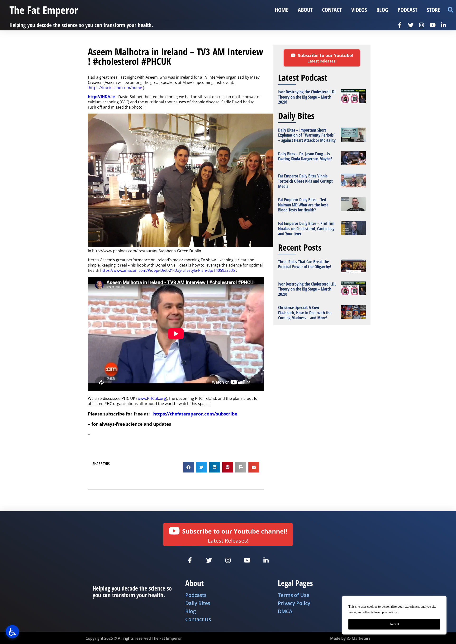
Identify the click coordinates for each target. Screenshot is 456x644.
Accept (394, 624)
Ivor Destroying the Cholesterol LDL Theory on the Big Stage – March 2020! (307, 97)
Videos (359, 10)
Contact (332, 10)
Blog (382, 10)
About (305, 10)
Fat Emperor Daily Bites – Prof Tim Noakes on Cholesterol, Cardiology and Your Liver (306, 228)
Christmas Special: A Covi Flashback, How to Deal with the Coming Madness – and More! (304, 312)
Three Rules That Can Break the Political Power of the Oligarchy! (304, 264)
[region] (394, 615)
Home (281, 10)
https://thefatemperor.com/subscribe (195, 414)
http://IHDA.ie (101, 96)
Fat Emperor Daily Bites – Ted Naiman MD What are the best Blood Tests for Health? (303, 205)
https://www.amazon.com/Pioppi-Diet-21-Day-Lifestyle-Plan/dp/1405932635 (167, 270)
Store (433, 10)
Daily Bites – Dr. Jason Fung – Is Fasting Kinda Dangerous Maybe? (305, 156)
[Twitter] (410, 24)
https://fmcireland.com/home (115, 87)
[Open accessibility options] (12, 631)
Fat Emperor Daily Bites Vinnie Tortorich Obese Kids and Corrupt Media (305, 181)
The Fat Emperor (44, 10)
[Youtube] (432, 24)
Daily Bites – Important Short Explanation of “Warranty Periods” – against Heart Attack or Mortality (307, 135)
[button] (450, 9)
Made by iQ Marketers (350, 638)
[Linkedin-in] (443, 24)
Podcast (407, 10)
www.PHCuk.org (152, 398)
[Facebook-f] (399, 24)
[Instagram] (421, 24)
